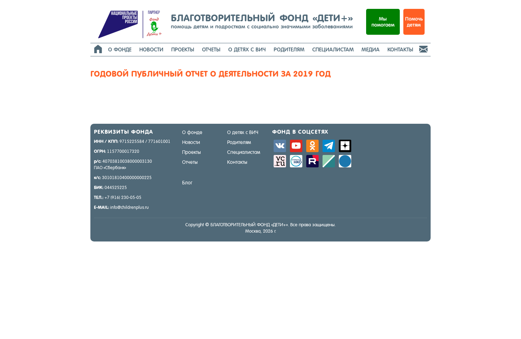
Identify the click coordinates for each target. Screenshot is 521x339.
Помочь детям (414, 22)
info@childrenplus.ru (129, 207)
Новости (151, 49)
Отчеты (211, 49)
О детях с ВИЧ (247, 49)
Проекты (182, 49)
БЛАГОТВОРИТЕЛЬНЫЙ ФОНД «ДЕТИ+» (262, 20)
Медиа (371, 49)
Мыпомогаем (382, 22)
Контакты (400, 49)
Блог (187, 182)
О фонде (119, 49)
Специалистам (333, 49)
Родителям (289, 49)
